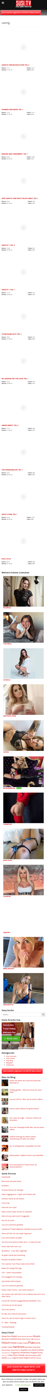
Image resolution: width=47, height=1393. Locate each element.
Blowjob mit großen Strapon (12, 1259)
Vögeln (27, 1357)
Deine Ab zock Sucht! (9, 1207)
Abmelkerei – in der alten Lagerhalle (14, 1251)
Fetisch (6, 1342)
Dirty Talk (29, 1339)
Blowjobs (9, 1063)
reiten (10, 1355)
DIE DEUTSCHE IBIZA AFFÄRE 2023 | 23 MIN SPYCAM (21, 1242)
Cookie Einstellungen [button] (22, 1385)
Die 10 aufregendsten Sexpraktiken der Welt (25, 1146)
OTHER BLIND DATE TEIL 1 (12, 334)
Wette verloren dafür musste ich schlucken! (17, 1212)
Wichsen (33, 1358)
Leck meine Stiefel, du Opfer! (12, 1238)
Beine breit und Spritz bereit (11, 1181)
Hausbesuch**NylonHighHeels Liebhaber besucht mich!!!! (22, 1229)
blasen (14, 1336)
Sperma (9, 1358)
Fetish (13, 1342)
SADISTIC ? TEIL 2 (8, 245)
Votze (21, 1358)
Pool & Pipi (6, 1203)
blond (19, 1336)
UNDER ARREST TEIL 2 (10, 425)
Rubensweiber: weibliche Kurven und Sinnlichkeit (26, 1155)
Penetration (25, 1352)
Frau (31, 1342)
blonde (24, 1336)
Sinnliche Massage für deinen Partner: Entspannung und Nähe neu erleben (23, 1138)
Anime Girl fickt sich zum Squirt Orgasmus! (16, 1233)
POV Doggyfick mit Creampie (12, 1277)
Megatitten (24, 1350)
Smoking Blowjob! (8, 1327)
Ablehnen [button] (23, 1389)
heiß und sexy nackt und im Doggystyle (15, 1216)
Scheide (21, 1355)
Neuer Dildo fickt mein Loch (11, 1246)
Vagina (15, 1358)
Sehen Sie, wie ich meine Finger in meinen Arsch (19, 1318)
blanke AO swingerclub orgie (12, 1268)
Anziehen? (5, 1186)
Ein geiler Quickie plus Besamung (13, 1255)
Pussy (40, 1352)
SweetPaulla (6, 1177)
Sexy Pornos (10, 1058)
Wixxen (38, 1358)
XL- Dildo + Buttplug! (9, 1323)
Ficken (20, 1343)
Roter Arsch (6, 559)
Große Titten (7, 1347)
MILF (30, 1350)
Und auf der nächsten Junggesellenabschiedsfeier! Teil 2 (21, 1301)
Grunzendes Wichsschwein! (11, 1281)
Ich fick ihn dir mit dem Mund (12, 1305)
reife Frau (5, 1355)
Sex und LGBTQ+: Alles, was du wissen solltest (26, 1099)
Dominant (37, 1339)
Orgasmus (15, 1352)
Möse (41, 1350)
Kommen (28, 1347)
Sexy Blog (9, 1061)
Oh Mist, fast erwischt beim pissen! (14, 1314)
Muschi (35, 1350)
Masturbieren (15, 1350)
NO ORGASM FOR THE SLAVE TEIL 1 (15, 379)
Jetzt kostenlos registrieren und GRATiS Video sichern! (21, 13)
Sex (39, 1355)
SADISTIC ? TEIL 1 (8, 290)
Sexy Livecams (11, 1056)
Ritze (15, 1355)
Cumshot (13, 1339)
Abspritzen (6, 1336)
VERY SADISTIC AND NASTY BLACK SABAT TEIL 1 (20, 198)
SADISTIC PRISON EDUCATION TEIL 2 (15, 65)
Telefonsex (10, 1065)
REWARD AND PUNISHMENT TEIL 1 (15, 154)
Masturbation (6, 1350)
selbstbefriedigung (31, 1355)
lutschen (36, 1347)
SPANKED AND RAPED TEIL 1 (12, 109)
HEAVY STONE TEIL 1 (9, 514)
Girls (37, 1342)
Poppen (34, 1352)
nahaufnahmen (6, 1353)
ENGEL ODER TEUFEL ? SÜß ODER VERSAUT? (18, 1290)
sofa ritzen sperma (8, 1309)
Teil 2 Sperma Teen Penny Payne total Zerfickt (18, 1264)
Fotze (25, 1343)
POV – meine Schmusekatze (12, 1273)
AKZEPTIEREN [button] (39, 1385)
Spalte (4, 1358)
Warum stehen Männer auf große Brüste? (24, 1109)
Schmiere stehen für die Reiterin (13, 1199)
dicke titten (22, 1339)
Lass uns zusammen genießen (12, 1225)
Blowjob (36, 1336)
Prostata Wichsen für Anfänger (12, 1190)
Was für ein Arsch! (8, 1220)
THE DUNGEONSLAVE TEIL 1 (12, 470)
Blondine (30, 1336)
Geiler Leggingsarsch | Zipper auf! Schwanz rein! (19, 1194)
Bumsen (5, 1339)
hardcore (18, 1347)
